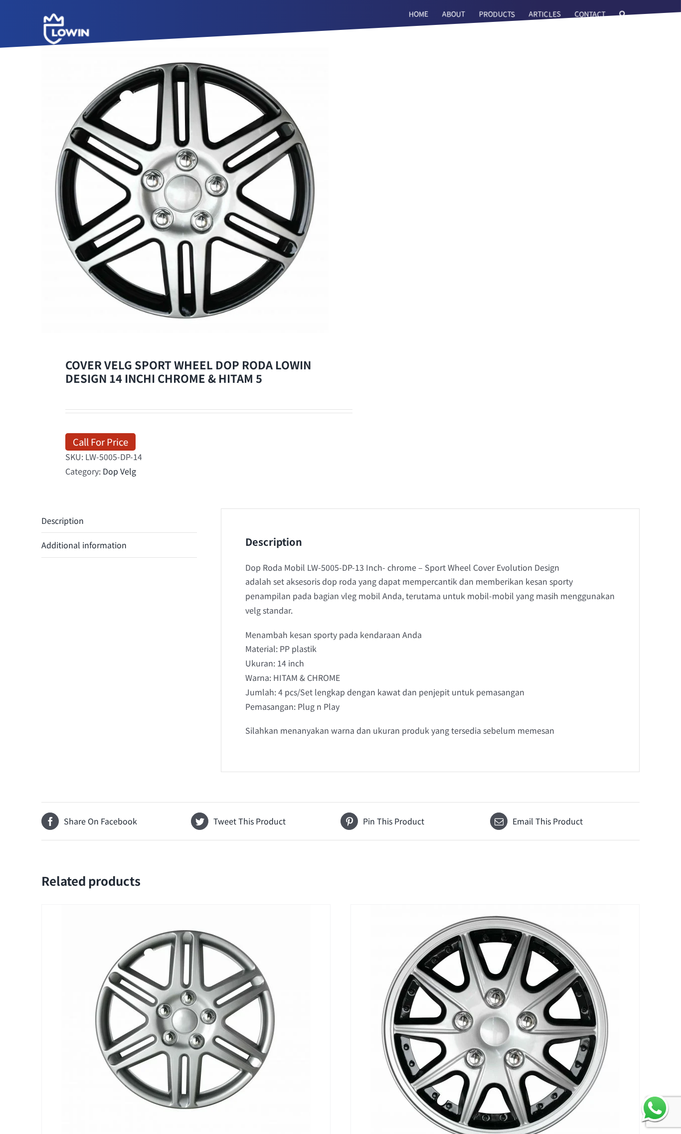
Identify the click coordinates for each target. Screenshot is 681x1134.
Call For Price (100, 441)
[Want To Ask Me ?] (655, 1108)
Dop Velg (119, 471)
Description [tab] (62, 520)
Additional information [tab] (84, 545)
